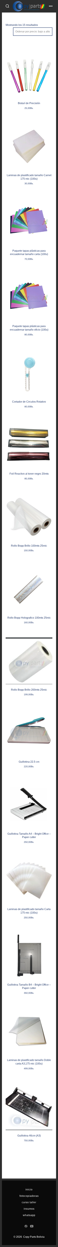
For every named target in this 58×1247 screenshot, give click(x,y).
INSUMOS (29, 1208)
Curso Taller (29, 1202)
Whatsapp (29, 1215)
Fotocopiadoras (29, 1196)
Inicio (29, 1189)
